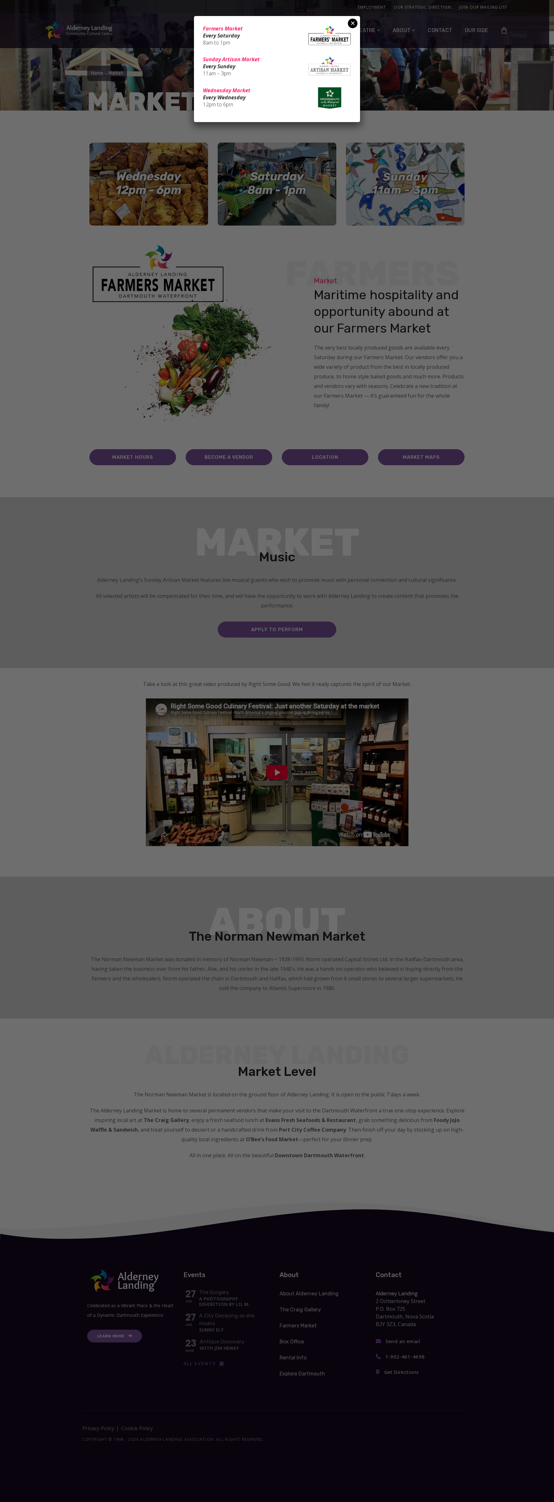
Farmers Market (223, 28)
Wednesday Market (226, 90)
